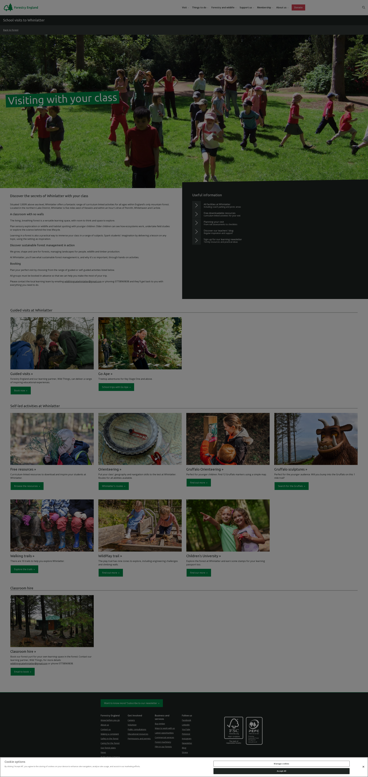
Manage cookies (281, 763)
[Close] (363, 766)
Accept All (281, 771)
